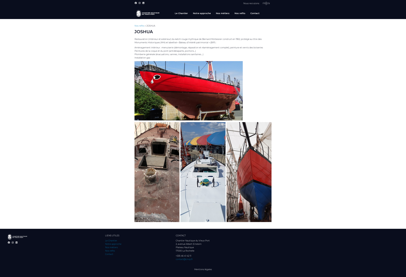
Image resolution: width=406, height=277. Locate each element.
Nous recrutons (251, 3)
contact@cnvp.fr (184, 259)
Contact (254, 13)
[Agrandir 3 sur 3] (269, 125)
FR (264, 3)
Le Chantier (181, 13)
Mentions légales (203, 269)
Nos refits (240, 13)
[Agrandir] (240, 64)
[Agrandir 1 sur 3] (177, 125)
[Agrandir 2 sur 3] (223, 125)
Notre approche (202, 13)
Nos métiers (222, 13)
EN (268, 3)
